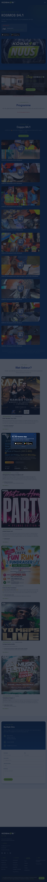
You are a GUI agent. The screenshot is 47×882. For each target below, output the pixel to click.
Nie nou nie (23, 446)
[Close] (35, 434)
